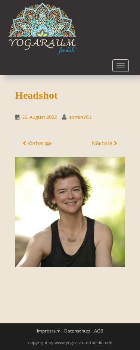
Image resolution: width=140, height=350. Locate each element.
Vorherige (39, 142)
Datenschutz (77, 331)
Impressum (48, 331)
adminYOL (80, 117)
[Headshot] (70, 211)
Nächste (103, 142)
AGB (98, 331)
